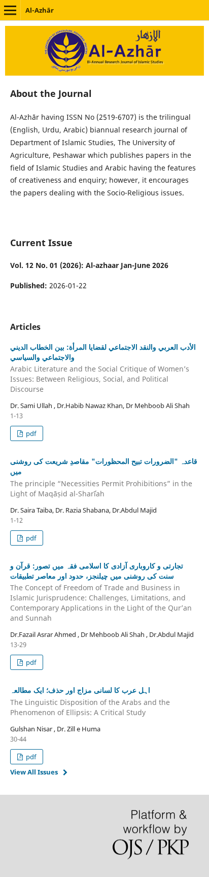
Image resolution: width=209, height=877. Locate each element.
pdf (30, 433)
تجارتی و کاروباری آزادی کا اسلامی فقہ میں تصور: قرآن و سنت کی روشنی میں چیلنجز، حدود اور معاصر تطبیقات (101, 592)
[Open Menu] (10, 10)
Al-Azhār (39, 10)
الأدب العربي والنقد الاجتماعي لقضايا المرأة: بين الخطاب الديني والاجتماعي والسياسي (103, 368)
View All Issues (34, 772)
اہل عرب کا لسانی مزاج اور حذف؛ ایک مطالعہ (90, 701)
